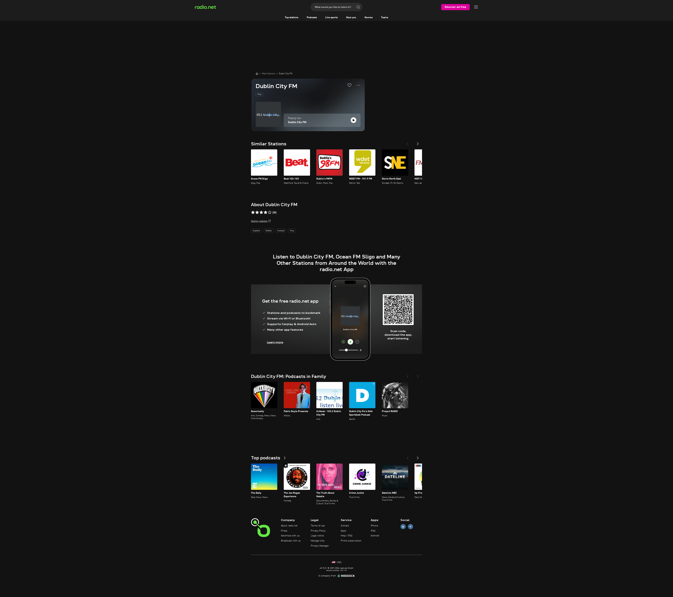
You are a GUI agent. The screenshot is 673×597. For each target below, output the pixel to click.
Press (284, 531)
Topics (384, 17)
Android (375, 535)
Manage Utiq (317, 541)
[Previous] (407, 142)
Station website (259, 221)
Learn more (275, 342)
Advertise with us (290, 535)
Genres (369, 17)
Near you (351, 17)
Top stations (291, 17)
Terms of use (318, 525)
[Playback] (353, 120)
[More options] (358, 85)
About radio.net (289, 525)
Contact (345, 525)
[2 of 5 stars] (257, 212)
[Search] (358, 7)
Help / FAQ (346, 535)
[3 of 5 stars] (261, 212)
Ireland (280, 231)
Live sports (331, 17)
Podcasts (312, 17)
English (256, 231)
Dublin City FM (297, 122)
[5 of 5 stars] (270, 212)
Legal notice (317, 535)
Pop (259, 94)
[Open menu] (476, 7)
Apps (343, 531)
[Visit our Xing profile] (410, 526)
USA (338, 562)
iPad (373, 531)
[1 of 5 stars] (253, 212)
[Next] (418, 142)
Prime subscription (351, 541)
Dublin (269, 231)
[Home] (257, 73)
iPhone (374, 525)
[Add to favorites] (349, 85)
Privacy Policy (318, 531)
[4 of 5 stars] (265, 212)
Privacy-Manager (320, 546)
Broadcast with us (291, 541)
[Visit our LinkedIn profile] (403, 526)
